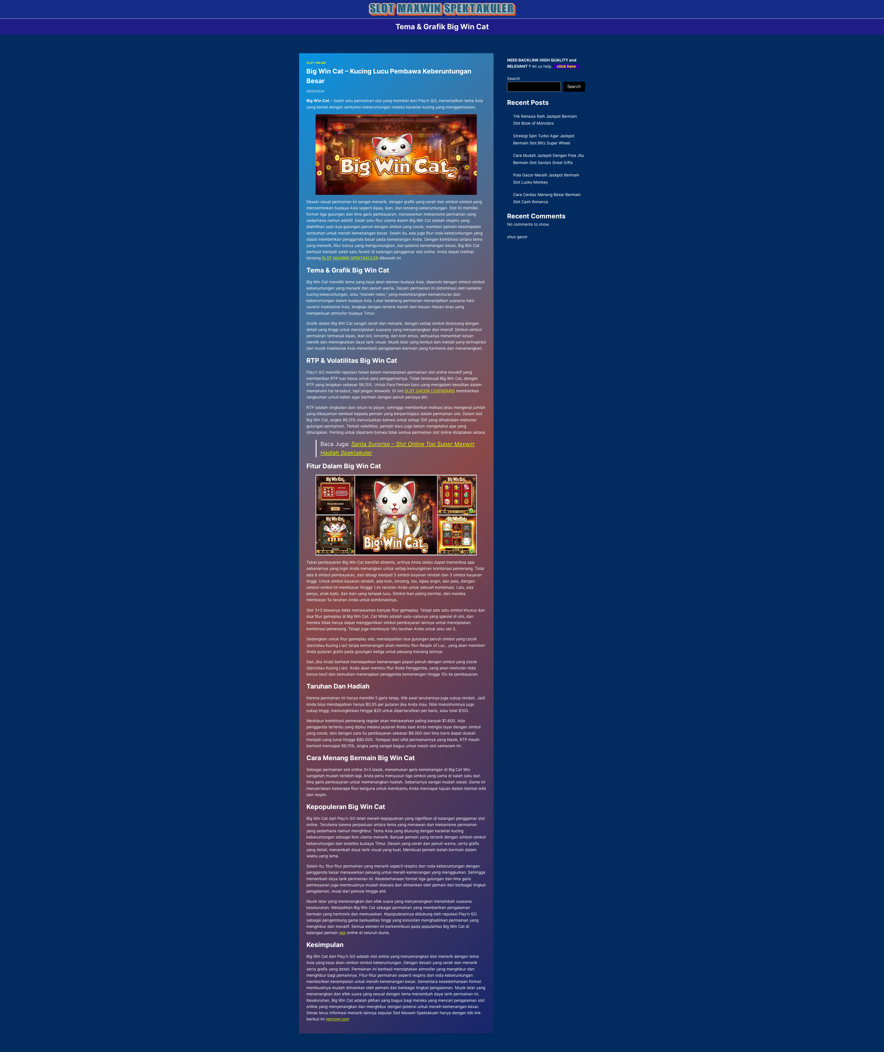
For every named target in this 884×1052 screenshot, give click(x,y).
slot (342, 932)
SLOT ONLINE (316, 62)
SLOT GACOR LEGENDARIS (429, 391)
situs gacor (517, 236)
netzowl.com (337, 1019)
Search (513, 78)
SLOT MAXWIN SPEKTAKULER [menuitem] (350, 258)
